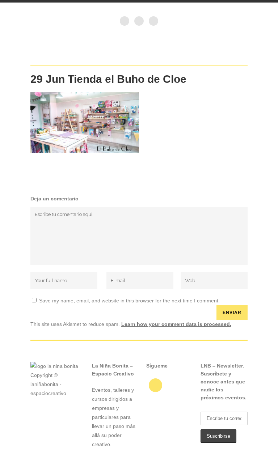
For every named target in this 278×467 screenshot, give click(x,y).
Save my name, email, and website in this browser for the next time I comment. (129, 300)
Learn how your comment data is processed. (176, 324)
